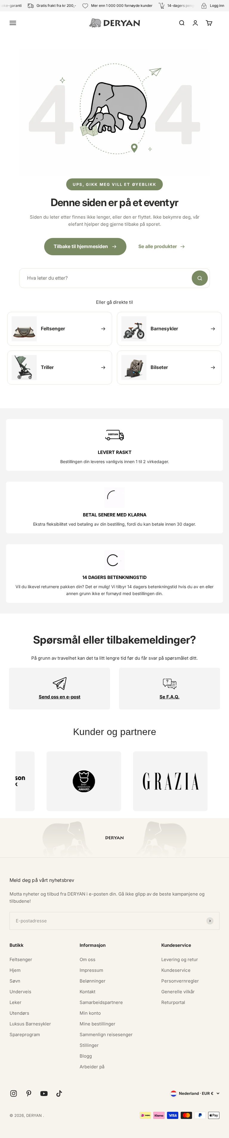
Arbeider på (92, 1066)
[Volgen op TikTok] (59, 1093)
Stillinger (89, 1045)
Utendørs (19, 1013)
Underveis (20, 991)
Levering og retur (179, 959)
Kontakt (87, 991)
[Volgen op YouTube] (44, 1093)
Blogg (86, 1056)
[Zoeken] (200, 278)
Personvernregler (180, 981)
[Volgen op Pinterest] (29, 1093)
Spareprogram (25, 1034)
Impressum (91, 970)
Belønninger (93, 981)
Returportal (173, 1002)
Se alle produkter (157, 246)
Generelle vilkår (178, 991)
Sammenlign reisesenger (106, 1034)
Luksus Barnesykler (30, 1024)
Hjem (15, 970)
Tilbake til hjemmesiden (81, 246)
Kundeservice (176, 970)
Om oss (87, 959)
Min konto (90, 1013)
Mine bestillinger (97, 1024)
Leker (15, 1002)
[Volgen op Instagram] (14, 1093)
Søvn (15, 981)
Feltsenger (21, 959)
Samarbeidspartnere (101, 1002)
